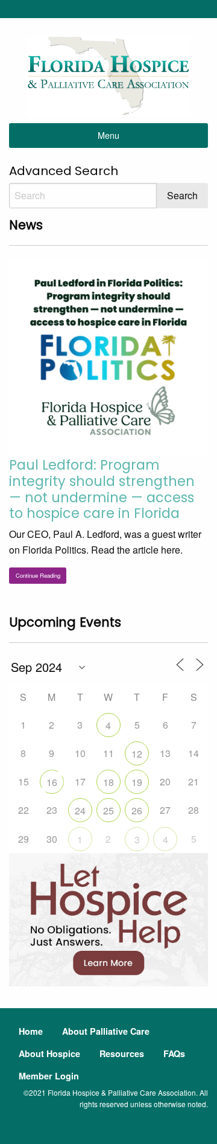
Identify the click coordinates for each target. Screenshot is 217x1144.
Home (31, 1031)
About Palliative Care (105, 1031)
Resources (121, 1053)
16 (51, 782)
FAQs (174, 1053)
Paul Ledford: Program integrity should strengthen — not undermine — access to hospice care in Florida (102, 489)
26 (136, 810)
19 (136, 782)
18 (108, 782)
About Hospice (49, 1053)
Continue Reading (38, 575)
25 (108, 810)
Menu (108, 135)
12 (136, 754)
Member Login (49, 1076)
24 (80, 810)
